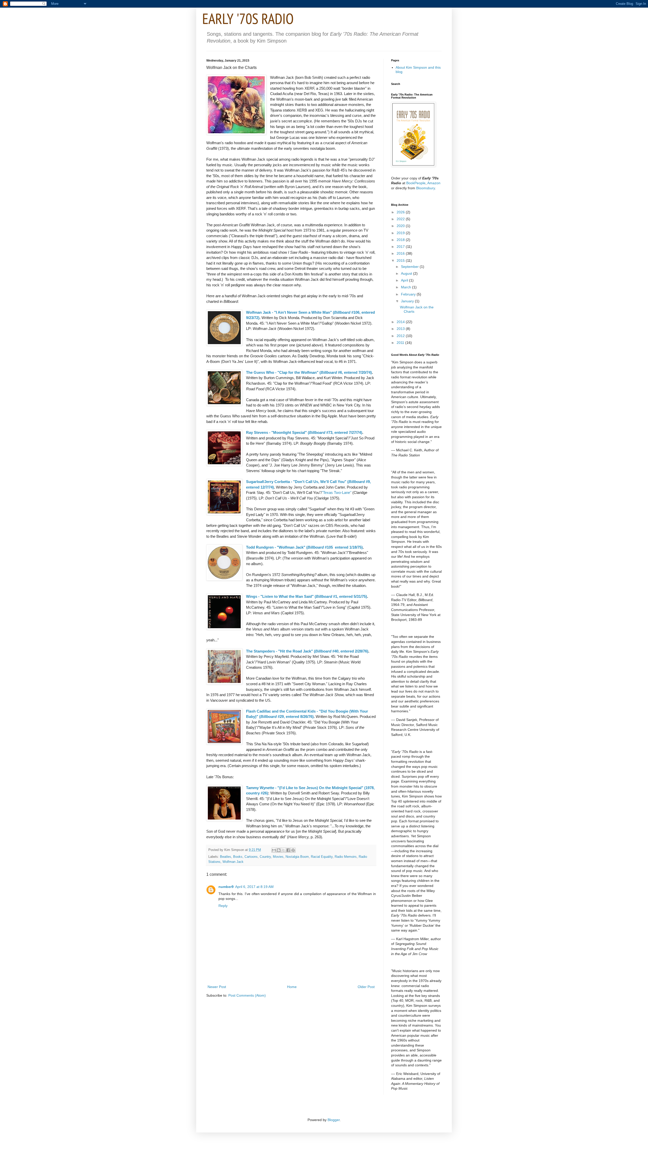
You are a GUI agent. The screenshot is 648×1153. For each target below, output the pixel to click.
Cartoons (251, 857)
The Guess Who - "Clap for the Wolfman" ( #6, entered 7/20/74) (309, 372)
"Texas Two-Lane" (336, 492)
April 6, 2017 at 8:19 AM (254, 887)
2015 (401, 260)
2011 (401, 343)
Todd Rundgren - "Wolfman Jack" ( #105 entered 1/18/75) (304, 547)
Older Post (366, 987)
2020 (401, 226)
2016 (401, 253)
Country (265, 857)
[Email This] (273, 850)
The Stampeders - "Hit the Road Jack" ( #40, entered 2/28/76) (307, 651)
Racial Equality (322, 857)
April (405, 280)
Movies (278, 857)
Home (292, 987)
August (407, 273)
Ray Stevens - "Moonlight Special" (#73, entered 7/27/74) (304, 432)
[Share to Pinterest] (293, 850)
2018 (401, 240)
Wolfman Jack (233, 862)
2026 (401, 212)
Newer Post (217, 987)
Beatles (225, 857)
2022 (401, 219)
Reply (223, 906)
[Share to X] (283, 850)
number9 (226, 887)
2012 (401, 336)
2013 (401, 329)
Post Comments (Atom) (247, 995)
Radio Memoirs (346, 857)
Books (237, 857)
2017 (401, 247)
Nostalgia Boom (297, 857)
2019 (401, 233)
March (406, 287)
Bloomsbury (425, 188)
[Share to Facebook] (288, 850)
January (408, 301)
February (409, 294)
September (410, 267)
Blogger (334, 1120)
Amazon (433, 183)
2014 (401, 322)
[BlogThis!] (278, 850)
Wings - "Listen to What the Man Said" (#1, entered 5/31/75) (306, 596)
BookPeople (416, 183)
